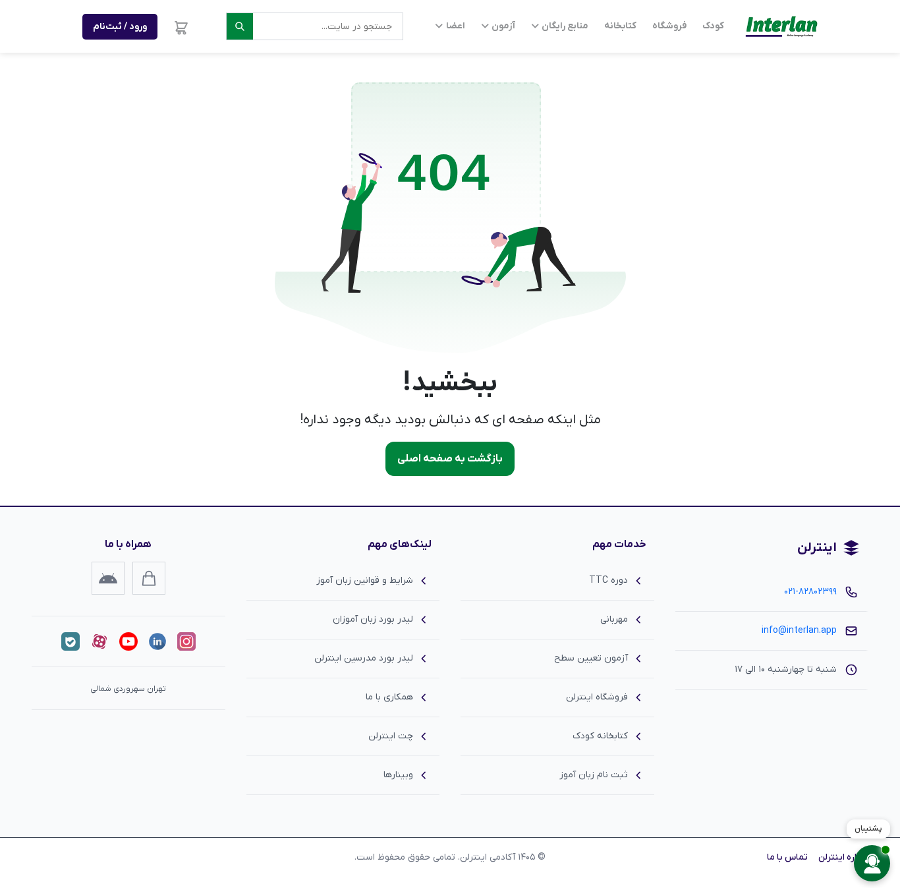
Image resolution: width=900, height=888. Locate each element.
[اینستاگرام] (186, 641)
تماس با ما (787, 857)
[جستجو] (240, 26)
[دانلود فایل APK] (108, 578)
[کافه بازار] (148, 578)
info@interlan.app (799, 630)
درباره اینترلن (843, 857)
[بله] (70, 641)
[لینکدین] (157, 641)
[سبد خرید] (181, 26)
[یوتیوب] (128, 641)
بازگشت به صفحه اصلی (450, 458)
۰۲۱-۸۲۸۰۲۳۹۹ (810, 591)
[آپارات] (99, 641)
